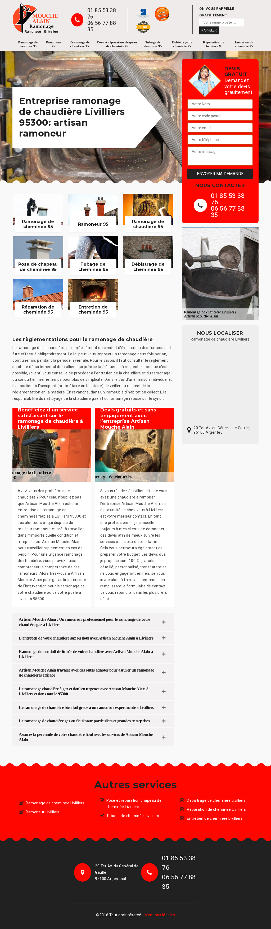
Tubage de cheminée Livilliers (132, 816)
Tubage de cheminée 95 (153, 44)
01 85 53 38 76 (101, 13)
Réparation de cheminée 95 (213, 44)
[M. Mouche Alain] (35, 17)
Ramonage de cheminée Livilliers (55, 803)
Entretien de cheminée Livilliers (215, 818)
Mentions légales (159, 915)
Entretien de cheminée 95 (244, 44)
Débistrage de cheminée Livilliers (216, 800)
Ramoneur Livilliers (43, 812)
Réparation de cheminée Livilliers (216, 809)
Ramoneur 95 (53, 44)
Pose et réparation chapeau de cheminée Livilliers (134, 803)
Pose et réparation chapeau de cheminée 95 (117, 44)
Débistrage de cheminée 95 (182, 44)
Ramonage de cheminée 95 (28, 44)
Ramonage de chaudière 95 (80, 44)
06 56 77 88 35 (101, 26)
